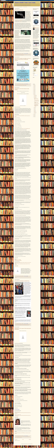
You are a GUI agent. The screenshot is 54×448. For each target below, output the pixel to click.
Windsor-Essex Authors (22, 85)
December (35, 95)
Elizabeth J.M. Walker (23, 324)
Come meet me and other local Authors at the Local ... (36, 100)
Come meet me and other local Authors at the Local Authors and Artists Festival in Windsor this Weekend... (23, 59)
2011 (34, 116)
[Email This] (25, 53)
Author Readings (17, 324)
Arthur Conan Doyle (18, 54)
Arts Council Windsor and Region (19, 84)
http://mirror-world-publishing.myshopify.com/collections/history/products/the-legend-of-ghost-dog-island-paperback (23, 415)
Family (25, 84)
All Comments (35, 75)
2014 (34, 114)
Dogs (20, 436)
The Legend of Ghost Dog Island (19, 437)
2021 (34, 89)
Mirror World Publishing (18, 85)
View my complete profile (35, 38)
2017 (34, 92)
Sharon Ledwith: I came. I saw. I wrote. (25, 2)
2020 (34, 90)
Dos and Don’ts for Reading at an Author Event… (22, 280)
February (35, 112)
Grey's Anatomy (23, 54)
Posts (34, 74)
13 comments (22, 53)
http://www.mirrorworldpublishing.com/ (26, 128)
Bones (20, 54)
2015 (34, 94)
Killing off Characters (26, 54)
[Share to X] (26, 53)
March (34, 111)
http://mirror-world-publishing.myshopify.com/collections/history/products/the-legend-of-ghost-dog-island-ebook (23, 413)
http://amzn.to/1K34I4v (19, 260)
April (34, 110)
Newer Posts (16, 439)
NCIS (28, 54)
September (35, 97)
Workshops (25, 85)
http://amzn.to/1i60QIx (18, 259)
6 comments (22, 435)
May (34, 109)
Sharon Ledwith (18, 53)
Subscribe (36, 15)
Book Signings (23, 84)
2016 (34, 93)
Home (23, 439)
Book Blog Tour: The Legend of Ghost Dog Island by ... (36, 105)
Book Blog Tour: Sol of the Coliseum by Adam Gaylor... (36, 102)
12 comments (22, 323)
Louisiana (21, 436)
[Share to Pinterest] (27, 53)
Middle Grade (24, 436)
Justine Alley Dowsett (27, 324)
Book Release (19, 436)
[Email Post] (24, 53)
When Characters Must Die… (19, 9)
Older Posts (30, 439)
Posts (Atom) (18, 440)
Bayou (16, 436)
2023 (34, 87)
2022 (34, 88)
